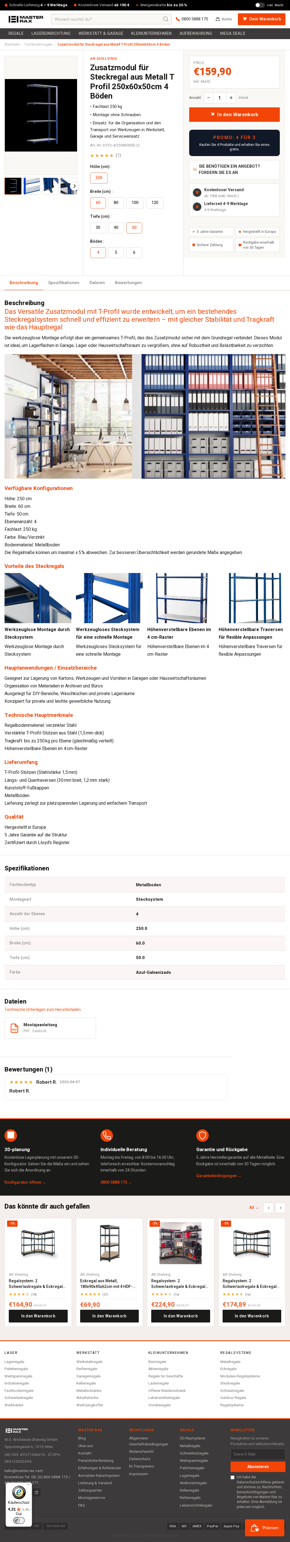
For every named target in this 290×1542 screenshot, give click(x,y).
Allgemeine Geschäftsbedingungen (148, 1441)
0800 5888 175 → (116, 1182)
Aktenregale (158, 1368)
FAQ (81, 1505)
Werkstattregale (89, 1361)
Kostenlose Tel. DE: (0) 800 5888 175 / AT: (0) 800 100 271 (38, 1480)
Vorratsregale (159, 1405)
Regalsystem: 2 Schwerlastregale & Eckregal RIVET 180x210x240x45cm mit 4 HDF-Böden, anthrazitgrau (179, 1283)
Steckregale (230, 1383)
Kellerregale (86, 1383)
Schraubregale (232, 1390)
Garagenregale (88, 1376)
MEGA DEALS (232, 34)
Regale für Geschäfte (165, 1376)
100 (135, 203)
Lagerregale (14, 1361)
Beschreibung (24, 283)
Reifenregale (86, 1368)
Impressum (138, 1474)
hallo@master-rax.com (24, 1471)
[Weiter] (74, 186)
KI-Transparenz (141, 1466)
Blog (82, 1438)
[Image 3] (50, 186)
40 (116, 228)
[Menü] (28, 1486)
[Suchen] (166, 19)
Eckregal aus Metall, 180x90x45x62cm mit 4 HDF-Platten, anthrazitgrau (106, 1283)
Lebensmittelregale (164, 1397)
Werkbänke (14, 1405)
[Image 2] (31, 186)
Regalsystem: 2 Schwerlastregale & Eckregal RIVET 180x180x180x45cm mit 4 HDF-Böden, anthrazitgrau (37, 1283)
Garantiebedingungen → (219, 1176)
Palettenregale (16, 1368)
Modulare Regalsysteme (240, 1376)
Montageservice (91, 1498)
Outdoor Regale (233, 1397)
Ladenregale (158, 1383)
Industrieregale (17, 1383)
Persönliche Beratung (96, 1461)
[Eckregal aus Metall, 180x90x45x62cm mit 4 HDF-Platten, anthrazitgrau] (109, 1243)
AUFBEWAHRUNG (196, 34)
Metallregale (230, 1361)
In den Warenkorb (38, 1316)
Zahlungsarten (90, 1490)
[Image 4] (68, 186)
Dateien (97, 283)
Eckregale (228, 1368)
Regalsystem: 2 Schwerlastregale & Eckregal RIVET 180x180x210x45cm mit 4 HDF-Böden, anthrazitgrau (250, 1283)
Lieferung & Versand (95, 1483)
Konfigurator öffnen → (25, 1182)
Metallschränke (88, 1390)
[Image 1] (13, 186)
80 (116, 203)
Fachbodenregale (38, 44)
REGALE (16, 34)
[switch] (19, 1520)
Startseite (12, 44)
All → (254, 1208)
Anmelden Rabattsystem (99, 1476)
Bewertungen (128, 283)
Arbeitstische (87, 1397)
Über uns (85, 1446)
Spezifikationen (63, 283)
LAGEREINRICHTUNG (51, 34)
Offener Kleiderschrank (167, 1390)
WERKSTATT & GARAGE (100, 34)
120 (155, 203)
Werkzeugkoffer (89, 1405)
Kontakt (84, 1453)
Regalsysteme (232, 1405)
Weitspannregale (18, 1376)
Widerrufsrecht (141, 1451)
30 (98, 228)
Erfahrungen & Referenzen (99, 1468)
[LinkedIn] (36, 1492)
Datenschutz (139, 1459)
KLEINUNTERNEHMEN (151, 34)
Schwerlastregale (19, 1397)
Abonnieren (258, 1467)
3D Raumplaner (192, 1438)
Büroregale (157, 1361)
